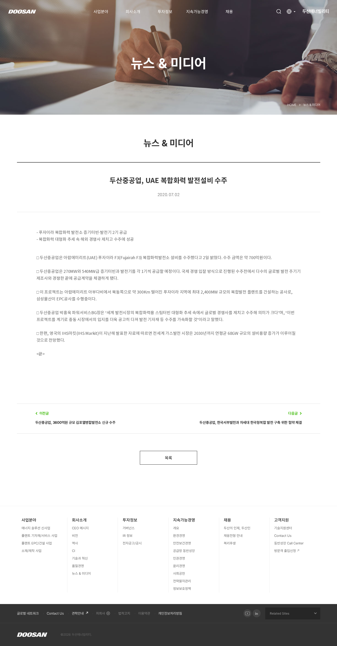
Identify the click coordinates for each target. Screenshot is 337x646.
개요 (176, 528)
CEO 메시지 (80, 528)
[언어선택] (291, 11)
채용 (229, 12)
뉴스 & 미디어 (81, 573)
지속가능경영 (197, 12)
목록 (168, 457)
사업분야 (101, 12)
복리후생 (230, 543)
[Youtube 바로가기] (247, 613)
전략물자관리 (182, 581)
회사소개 (133, 12)
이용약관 (144, 613)
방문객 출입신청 (285, 551)
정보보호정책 (182, 589)
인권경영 (179, 558)
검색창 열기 (278, 11)
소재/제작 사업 (31, 551)
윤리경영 (179, 566)
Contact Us (282, 536)
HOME (291, 105)
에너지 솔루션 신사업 (36, 528)
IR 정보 (128, 536)
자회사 (100, 613)
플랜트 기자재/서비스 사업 (39, 536)
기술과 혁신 (80, 558)
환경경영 (179, 536)
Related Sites (279, 613)
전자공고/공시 (132, 543)
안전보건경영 (182, 543)
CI (73, 551)
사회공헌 (179, 573)
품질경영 (78, 566)
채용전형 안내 (233, 536)
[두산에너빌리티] (32, 634)
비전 (75, 536)
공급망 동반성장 (184, 551)
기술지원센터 (283, 528)
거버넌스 (129, 528)
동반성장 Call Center (289, 543)
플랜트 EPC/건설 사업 (37, 543)
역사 (75, 543)
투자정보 (165, 12)
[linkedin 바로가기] (257, 613)
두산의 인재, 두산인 (237, 528)
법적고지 (124, 613)
